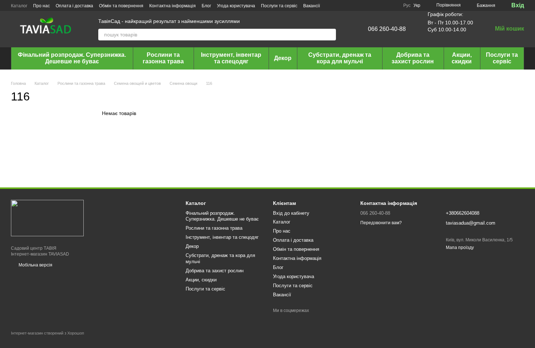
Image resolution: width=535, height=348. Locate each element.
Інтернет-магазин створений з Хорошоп (47, 333)
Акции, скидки (462, 58)
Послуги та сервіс (279, 5)
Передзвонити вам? (381, 222)
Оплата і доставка (74, 5)
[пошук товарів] (330, 34)
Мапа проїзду (460, 247)
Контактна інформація (172, 5)
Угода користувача (236, 5)
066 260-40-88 (387, 29)
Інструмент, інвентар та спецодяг (231, 58)
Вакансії (311, 5)
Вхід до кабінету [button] (291, 213)
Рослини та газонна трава (163, 58)
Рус (407, 5)
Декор (283, 58)
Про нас (41, 5)
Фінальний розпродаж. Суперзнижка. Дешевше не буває (72, 58)
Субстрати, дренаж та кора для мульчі (339, 58)
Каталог (19, 5)
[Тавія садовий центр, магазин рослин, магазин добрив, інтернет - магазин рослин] (47, 217)
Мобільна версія (34, 265)
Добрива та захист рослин (413, 58)
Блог (206, 5)
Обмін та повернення (121, 5)
